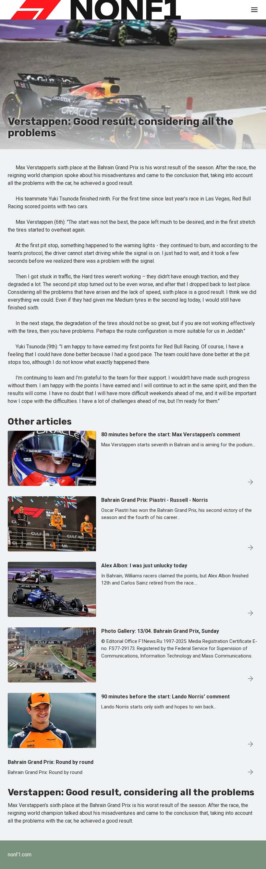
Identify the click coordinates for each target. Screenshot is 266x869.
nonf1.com (19, 854)
